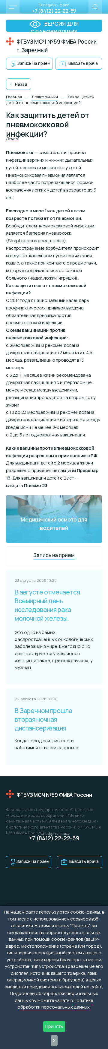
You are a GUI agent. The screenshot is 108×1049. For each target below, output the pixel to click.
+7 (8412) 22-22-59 (54, 10)
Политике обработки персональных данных (55, 1003)
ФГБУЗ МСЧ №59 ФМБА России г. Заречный (56, 46)
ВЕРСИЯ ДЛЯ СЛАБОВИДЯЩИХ (55, 26)
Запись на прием (33, 63)
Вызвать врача (83, 63)
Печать (12, 138)
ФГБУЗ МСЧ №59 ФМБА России (54, 794)
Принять (54, 1026)
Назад (21, 84)
